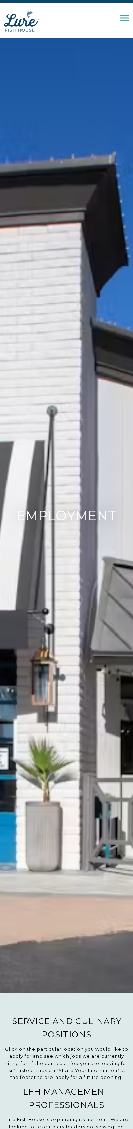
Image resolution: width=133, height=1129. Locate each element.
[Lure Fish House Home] (26, 21)
